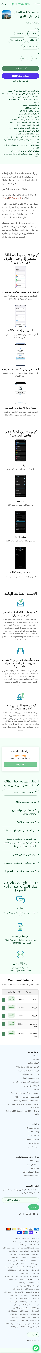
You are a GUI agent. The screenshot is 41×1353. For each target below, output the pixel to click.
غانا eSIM (36, 1298)
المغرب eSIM (35, 1311)
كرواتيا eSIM (22, 1282)
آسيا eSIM (35, 1168)
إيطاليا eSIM (35, 1257)
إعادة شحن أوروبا (32, 1164)
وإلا (5, 198)
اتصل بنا (36, 1059)
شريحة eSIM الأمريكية (32, 1242)
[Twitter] (37, 1214)
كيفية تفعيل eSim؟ (26, 822)
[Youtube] (27, 1214)
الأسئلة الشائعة (33, 1063)
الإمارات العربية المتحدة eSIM (29, 1327)
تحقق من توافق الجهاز (30, 1078)
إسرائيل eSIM (23, 1260)
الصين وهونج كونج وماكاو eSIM (29, 1279)
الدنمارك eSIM (17, 1289)
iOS (11, 198)
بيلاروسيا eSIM (23, 1270)
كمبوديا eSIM (24, 1273)
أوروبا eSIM (34, 1161)
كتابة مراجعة (20, 764)
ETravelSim (29, 1340)
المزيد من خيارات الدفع (20, 81)
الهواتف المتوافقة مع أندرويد (28, 1071)
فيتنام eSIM (35, 1254)
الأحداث (36, 1089)
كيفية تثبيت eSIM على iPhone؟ (27, 1097)
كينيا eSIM (36, 1305)
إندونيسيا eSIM (17, 1242)
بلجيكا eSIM (12, 1270)
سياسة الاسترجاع (32, 1128)
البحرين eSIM (35, 1270)
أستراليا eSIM (24, 1251)
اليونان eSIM (15, 1257)
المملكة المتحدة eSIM (22, 1238)
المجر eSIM (13, 1298)
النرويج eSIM (24, 1314)
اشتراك (33, 1207)
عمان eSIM (14, 1314)
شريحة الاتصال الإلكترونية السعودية (28, 1323)
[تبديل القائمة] (38, 4)
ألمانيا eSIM (13, 1295)
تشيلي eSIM (9, 1276)
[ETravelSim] (20, 4)
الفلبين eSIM (26, 1317)
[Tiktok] (23, 1214)
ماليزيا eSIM (13, 1254)
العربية (34, 1335)
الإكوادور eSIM (18, 1292)
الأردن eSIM (13, 1301)
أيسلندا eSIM (35, 1301)
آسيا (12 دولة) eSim (32, 1267)
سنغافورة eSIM (24, 1254)
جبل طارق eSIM (25, 1298)
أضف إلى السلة (20, 68)
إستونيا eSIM (35, 1264)
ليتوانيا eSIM (35, 1308)
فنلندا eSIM (24, 1264)
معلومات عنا (34, 1055)
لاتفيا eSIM (26, 1305)
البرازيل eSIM (12, 1260)
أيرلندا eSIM (24, 1301)
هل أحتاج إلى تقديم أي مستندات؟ (19, 830)
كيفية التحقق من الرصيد (30, 1086)
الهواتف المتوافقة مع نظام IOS (27, 1067)
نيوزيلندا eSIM (12, 1311)
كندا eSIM (25, 1257)
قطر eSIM (24, 1320)
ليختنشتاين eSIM (15, 1305)
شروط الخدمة (33, 1135)
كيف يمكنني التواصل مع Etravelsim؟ (24, 812)
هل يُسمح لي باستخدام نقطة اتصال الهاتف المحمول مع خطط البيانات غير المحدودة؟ (20, 842)
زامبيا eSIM (14, 1327)
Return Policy (33, 1131)
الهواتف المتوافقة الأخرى (29, 1074)
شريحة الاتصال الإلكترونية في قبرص (28, 1286)
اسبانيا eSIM (35, 1260)
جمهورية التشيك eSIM (32, 1289)
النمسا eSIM (20, 1267)
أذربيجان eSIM (8, 1267)
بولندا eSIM (15, 1317)
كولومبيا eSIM (12, 1279)
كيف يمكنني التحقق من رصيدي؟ (20, 862)
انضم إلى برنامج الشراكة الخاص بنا (26, 1082)
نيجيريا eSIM (35, 1314)
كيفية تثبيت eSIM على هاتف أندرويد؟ (25, 1093)
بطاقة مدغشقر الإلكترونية (20, 1308)
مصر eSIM (7, 1292)
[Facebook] (34, 1214)
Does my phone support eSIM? (26, 1100)
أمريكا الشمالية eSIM (31, 1172)
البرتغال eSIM (34, 1320)
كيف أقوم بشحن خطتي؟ (23, 854)
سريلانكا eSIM (10, 1323)
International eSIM (31, 1175)
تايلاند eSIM (23, 1245)
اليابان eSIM (35, 1251)
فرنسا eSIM (13, 1251)
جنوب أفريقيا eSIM (9, 1248)
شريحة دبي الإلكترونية (32, 1292)
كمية (37, 54)
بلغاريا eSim (35, 1273)
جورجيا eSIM (24, 1295)
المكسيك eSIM (34, 1245)
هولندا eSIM (24, 1311)
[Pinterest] (20, 1214)
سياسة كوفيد (34, 1143)
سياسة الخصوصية (32, 1139)
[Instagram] (30, 1214)
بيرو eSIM (36, 1317)
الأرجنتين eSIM (13, 1264)
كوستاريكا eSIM (34, 1282)
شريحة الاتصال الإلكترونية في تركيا (28, 1248)
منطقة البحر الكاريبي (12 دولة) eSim (27, 1276)
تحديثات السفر (33, 1147)
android (18, 198)
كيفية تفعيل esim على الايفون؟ (20, 871)
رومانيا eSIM (14, 1320)
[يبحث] (33, 4)
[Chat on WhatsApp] (36, 1348)
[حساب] (7, 4)
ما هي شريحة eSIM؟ (25, 801)
